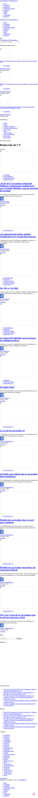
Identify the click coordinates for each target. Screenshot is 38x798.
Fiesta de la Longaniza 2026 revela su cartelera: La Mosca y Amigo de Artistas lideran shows (20, 690)
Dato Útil (6, 16)
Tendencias (7, 769)
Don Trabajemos (4, 201)
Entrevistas (7, 279)
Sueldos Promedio (9, 765)
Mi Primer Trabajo (9, 281)
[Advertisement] (19, 664)
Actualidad (7, 5)
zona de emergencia (9, 134)
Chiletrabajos (22, 780)
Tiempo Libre (7, 772)
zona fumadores (8, 133)
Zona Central (7, 137)
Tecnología (7, 767)
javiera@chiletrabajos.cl (6, 441)
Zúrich (5, 123)
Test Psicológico (8, 770)
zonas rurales (7, 129)
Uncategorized (8, 773)
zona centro (7, 136)
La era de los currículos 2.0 (12, 430)
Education (6, 746)
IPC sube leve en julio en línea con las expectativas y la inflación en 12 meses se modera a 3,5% (19, 693)
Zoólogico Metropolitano (10, 128)
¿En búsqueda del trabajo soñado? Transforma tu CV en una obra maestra (18, 235)
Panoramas (7, 7)
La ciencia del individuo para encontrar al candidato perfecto (18, 339)
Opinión (6, 753)
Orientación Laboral (9, 8)
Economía (6, 10)
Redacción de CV (9, 179)
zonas (5, 131)
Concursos (6, 738)
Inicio (5, 4)
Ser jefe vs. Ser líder (9, 288)
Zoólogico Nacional (9, 126)
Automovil (7, 737)
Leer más (2, 205)
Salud (5, 13)
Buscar (19, 638)
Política (6, 12)
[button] (1, 38)
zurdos (5, 125)
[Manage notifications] (33, 794)
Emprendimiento (8, 176)
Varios (5, 775)
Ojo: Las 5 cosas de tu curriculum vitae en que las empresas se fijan (18, 616)
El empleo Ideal (7, 387)
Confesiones (7, 15)
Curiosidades (7, 741)
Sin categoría (7, 764)
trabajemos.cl (3, 778)
